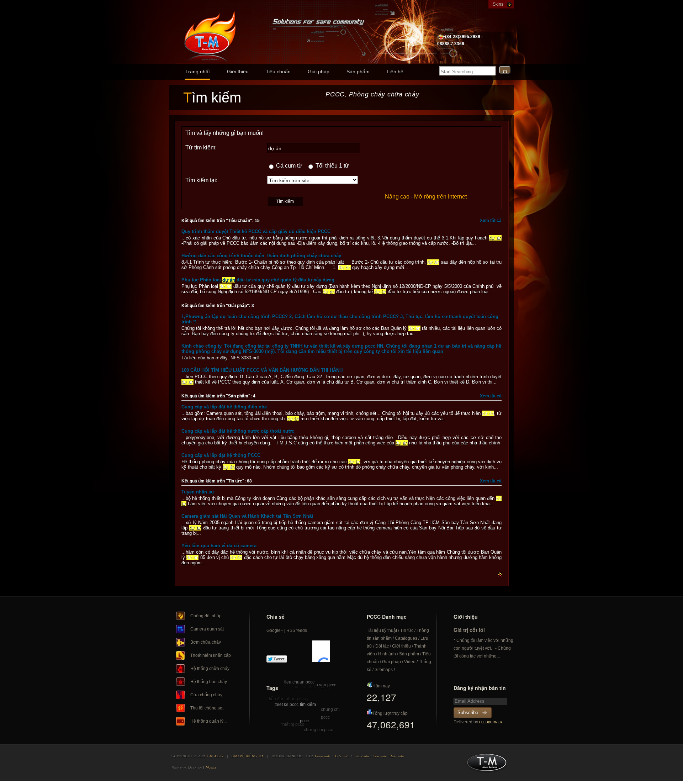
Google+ (274, 630)
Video (409, 661)
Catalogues (406, 638)
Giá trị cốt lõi (469, 629)
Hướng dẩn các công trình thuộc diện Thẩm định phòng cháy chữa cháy (261, 255)
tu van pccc (325, 684)
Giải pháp (318, 71)
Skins (498, 4)
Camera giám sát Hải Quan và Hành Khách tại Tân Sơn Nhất (247, 516)
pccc (304, 720)
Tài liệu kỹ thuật (382, 630)
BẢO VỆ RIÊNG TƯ (248, 756)
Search (504, 70)
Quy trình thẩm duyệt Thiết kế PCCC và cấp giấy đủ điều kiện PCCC (255, 231)
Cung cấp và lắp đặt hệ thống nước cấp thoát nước (237, 431)
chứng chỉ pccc (318, 729)
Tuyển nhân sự (197, 492)
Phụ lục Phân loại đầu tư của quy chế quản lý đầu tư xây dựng (257, 280)
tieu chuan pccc (299, 682)
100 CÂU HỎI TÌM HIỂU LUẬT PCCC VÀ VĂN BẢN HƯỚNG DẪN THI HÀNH (262, 370)
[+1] (321, 651)
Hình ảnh (387, 653)
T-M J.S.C (484, 764)
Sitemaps (384, 669)
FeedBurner (490, 722)
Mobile (211, 767)
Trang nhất (197, 71)
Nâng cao (397, 197)
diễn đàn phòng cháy (288, 698)
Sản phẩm (358, 71)
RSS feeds (296, 630)
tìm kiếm (308, 704)
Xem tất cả (491, 220)
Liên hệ (395, 71)
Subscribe (467, 712)
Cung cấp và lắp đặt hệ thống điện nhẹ (224, 407)
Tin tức (406, 630)
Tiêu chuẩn (278, 71)
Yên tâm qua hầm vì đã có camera (218, 545)
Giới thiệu (238, 71)
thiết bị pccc (292, 724)
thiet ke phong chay (311, 686)
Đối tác (382, 646)
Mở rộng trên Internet (440, 197)
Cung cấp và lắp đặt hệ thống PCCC (220, 455)
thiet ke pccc (286, 704)
